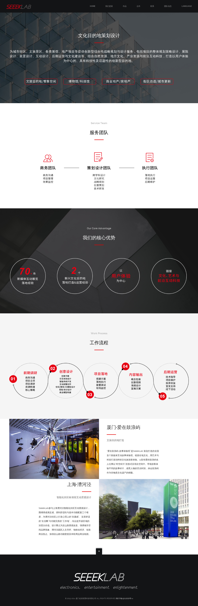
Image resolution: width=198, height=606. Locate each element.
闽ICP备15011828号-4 (124, 598)
